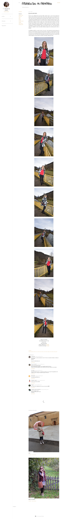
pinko (19, 18)
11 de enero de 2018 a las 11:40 (40, 364)
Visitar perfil (6, 11)
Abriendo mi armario (37, 4)
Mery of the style (34, 364)
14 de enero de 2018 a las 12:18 (44, 389)
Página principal (25, 7)
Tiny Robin (33, 370)
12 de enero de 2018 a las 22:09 (41, 380)
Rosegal (47, 344)
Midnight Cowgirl (34, 380)
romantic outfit (21, 21)
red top (42, 351)
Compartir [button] (20, 11)
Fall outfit (32, 499)
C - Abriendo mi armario (6, 9)
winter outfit (21, 23)
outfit (19, 17)
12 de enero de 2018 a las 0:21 (39, 375)
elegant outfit (21, 15)
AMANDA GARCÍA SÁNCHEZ (35, 389)
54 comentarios (34, 454)
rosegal (20, 22)
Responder (33, 362)
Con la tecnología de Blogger (40, 516)
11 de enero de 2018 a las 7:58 (38, 356)
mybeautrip (33, 356)
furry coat (20, 16)
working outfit (21, 24)
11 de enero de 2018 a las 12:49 (38, 370)
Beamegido (33, 375)
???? (29, 453)
